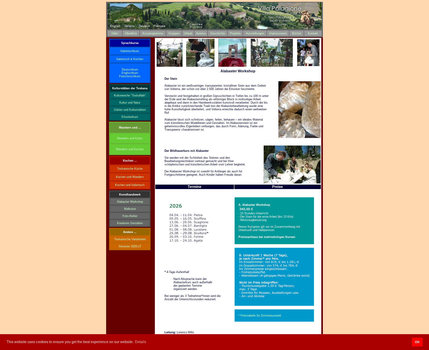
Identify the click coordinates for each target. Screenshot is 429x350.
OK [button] (417, 342)
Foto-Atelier (129, 216)
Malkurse (130, 208)
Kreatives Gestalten (130, 223)
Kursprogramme (153, 33)
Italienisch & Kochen (129, 59)
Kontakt (313, 33)
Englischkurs (130, 73)
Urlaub (188, 33)
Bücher (296, 33)
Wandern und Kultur (130, 138)
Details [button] (140, 342)
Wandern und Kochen (130, 149)
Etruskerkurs (130, 117)
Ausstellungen (255, 33)
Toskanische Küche (130, 168)
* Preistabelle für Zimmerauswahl (259, 315)
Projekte (235, 33)
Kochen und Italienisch (130, 185)
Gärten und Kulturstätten (130, 109)
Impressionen (278, 33)
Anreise (201, 33)
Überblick (131, 33)
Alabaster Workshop (130, 201)
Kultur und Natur (129, 102)
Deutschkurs (130, 69)
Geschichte (217, 33)
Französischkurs (130, 76)
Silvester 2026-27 (130, 246)
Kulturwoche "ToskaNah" (130, 95)
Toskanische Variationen (130, 239)
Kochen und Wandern (130, 177)
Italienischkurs (129, 51)
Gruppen (173, 33)
